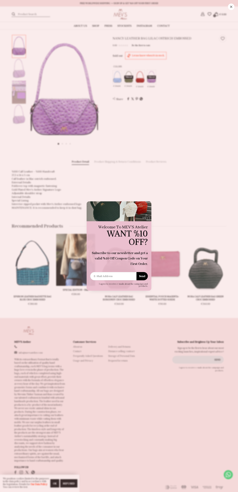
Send (142, 276)
